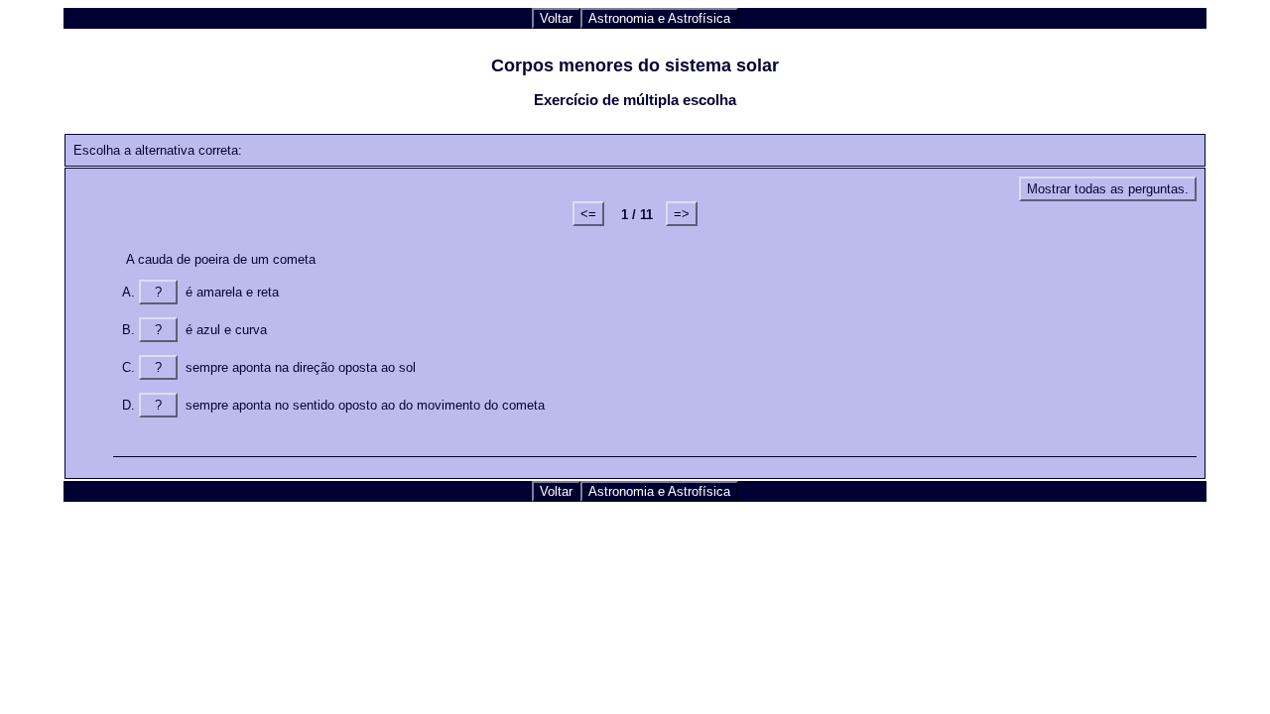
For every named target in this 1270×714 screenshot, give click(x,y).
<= (588, 213)
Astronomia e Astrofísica (659, 18)
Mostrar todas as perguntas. (1108, 188)
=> (682, 213)
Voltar (556, 18)
